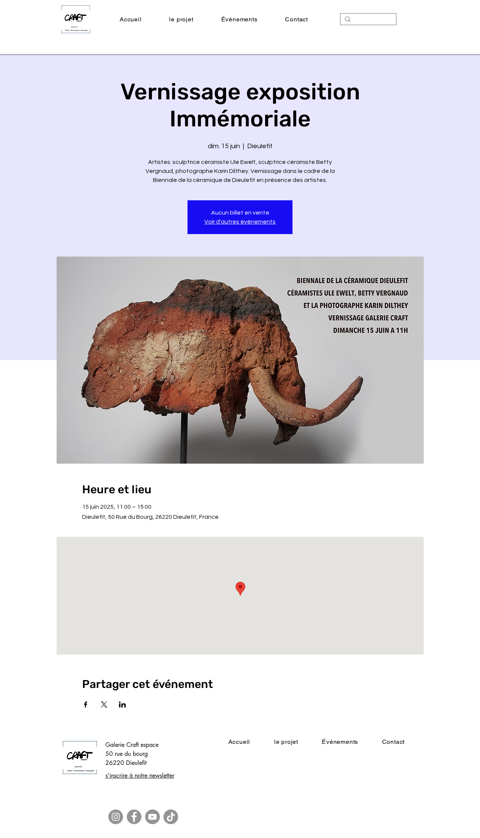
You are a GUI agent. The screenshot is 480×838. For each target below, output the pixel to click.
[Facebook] (134, 816)
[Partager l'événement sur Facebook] (85, 704)
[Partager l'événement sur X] (104, 704)
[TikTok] (171, 816)
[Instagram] (115, 816)
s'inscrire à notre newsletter (139, 775)
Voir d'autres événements (240, 222)
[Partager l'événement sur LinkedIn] (122, 704)
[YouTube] (152, 816)
